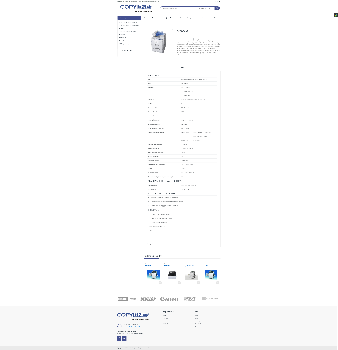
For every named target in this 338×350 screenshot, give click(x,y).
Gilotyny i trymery (124, 44)
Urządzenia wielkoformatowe (127, 31)
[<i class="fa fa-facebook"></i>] (211, 2)
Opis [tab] (182, 68)
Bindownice (122, 38)
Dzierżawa (155, 18)
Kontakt (213, 18)
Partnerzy (197, 321)
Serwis (182, 18)
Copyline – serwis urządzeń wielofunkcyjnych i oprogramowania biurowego (139, 1)
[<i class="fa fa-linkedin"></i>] (215, 2)
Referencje (198, 323)
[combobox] (178, 8)
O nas (204, 18)
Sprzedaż (147, 18)
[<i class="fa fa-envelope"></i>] (219, 2)
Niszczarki (122, 34)
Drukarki (121, 28)
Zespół (196, 316)
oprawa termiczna (127, 50)
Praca (196, 318)
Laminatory (122, 41)
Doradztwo (173, 18)
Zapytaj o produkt (199, 39)
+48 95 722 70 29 (132, 326)
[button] (172, 30)
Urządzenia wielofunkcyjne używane (129, 25)
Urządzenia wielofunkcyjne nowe (128, 22)
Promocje (164, 18)
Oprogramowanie (124, 47)
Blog (196, 326)
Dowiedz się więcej (160, 282)
